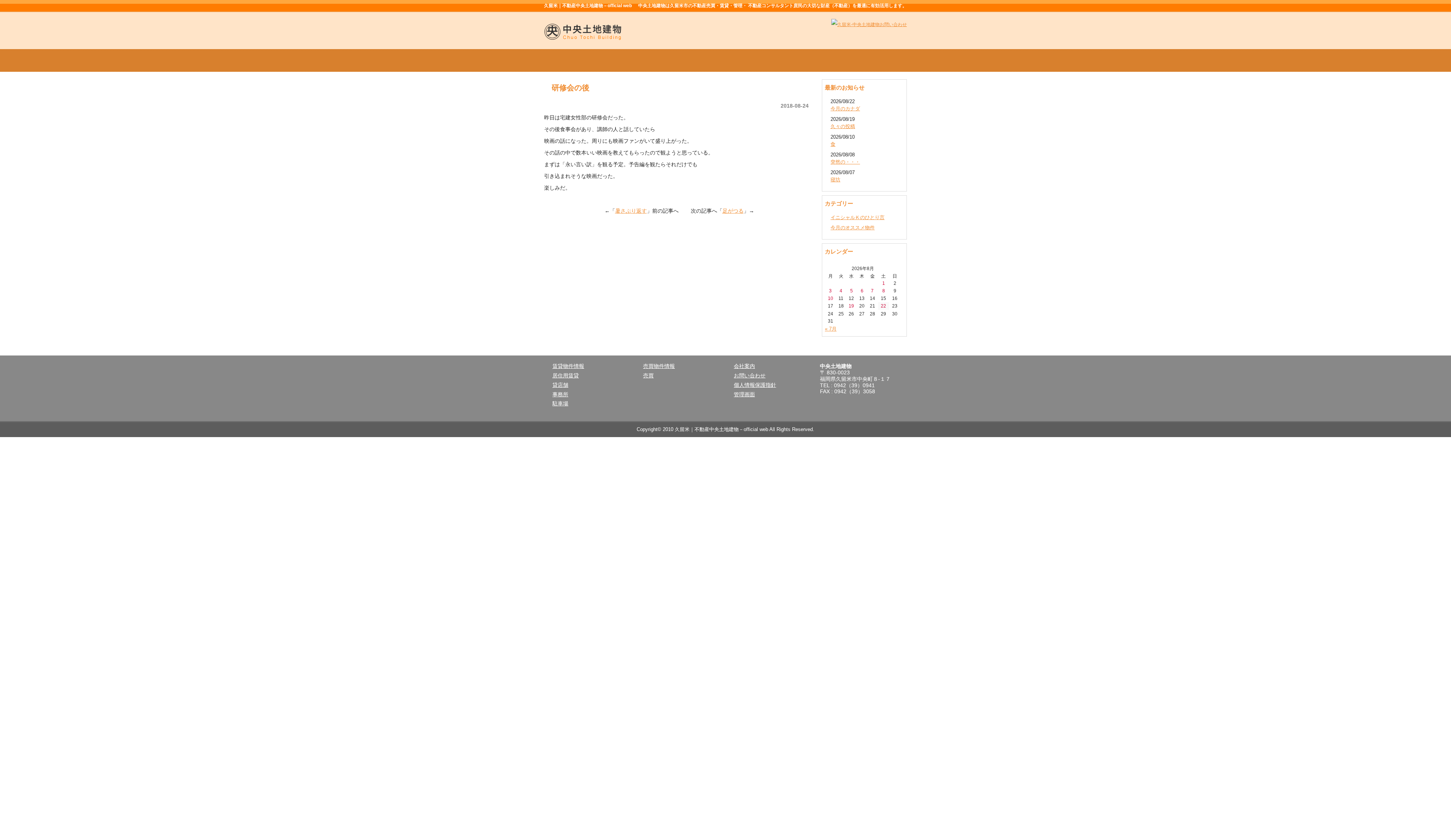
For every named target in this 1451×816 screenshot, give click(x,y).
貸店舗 (560, 385)
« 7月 (831, 329)
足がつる (733, 211)
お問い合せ (870, 60)
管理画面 (744, 394)
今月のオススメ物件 (853, 227)
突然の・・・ (845, 162)
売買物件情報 (725, 60)
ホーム (580, 60)
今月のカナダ (845, 108)
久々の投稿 (843, 126)
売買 (648, 375)
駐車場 (560, 403)
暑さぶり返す (631, 211)
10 (830, 298)
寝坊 (835, 179)
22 (883, 305)
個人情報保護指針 (755, 385)
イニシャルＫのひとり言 (858, 217)
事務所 (560, 394)
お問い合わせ (750, 375)
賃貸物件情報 (653, 60)
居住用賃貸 (565, 375)
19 (851, 305)
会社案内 (798, 60)
